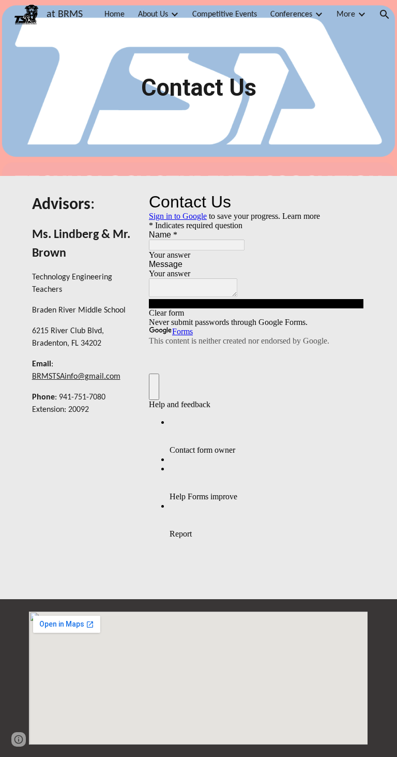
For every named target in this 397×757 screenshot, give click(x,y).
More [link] (346, 14)
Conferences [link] (291, 14)
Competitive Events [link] (224, 14)
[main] (198, 88)
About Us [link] (153, 14)
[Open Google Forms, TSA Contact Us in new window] (348, 201)
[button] (384, 14)
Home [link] (114, 14)
